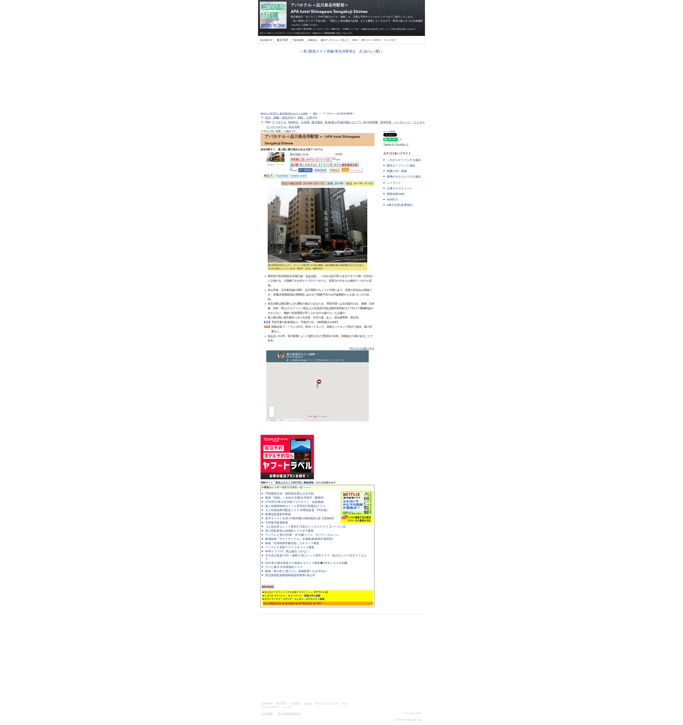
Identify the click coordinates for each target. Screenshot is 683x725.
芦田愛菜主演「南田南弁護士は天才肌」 (290, 493)
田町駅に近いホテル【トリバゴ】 (311, 159)
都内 (335, 40)
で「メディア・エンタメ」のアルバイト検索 (294, 599)
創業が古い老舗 (397, 171)
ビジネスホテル (276, 127)
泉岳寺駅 (294, 127)
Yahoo (334, 170)
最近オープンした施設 (401, 165)
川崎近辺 (312, 40)
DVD (318, 603)
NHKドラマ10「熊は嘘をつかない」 (288, 551)
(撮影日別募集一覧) (282, 487)
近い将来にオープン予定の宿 (309, 20)
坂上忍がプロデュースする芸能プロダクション (296, 592)
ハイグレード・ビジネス (409, 122)
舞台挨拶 (290, 603)
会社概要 (267, 713)
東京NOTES (371, 40)
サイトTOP (389, 39)
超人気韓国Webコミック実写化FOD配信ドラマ (295, 506)
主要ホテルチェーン (399, 188)
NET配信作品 (305, 603)
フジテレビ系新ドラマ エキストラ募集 (289, 547)
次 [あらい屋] (369, 51)
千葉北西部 (298, 40)
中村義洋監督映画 (276, 522)
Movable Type (415, 719)
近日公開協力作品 (272, 603)
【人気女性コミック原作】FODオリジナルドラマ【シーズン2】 (306, 526)
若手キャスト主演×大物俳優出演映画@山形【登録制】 (300, 518)
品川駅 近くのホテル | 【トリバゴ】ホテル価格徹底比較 (324, 164)
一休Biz (306, 170)
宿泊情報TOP (266, 39)
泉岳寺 (272, 336)
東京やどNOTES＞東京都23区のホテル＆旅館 (284, 113)
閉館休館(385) (396, 194)
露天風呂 (317, 122)
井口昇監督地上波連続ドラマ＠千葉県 (289, 531)
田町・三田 (305, 117)
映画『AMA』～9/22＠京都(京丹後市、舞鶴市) (294, 497)
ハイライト (394, 183)
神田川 (355, 40)
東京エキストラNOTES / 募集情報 (295, 482)
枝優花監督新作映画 (278, 514)
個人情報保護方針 (289, 713)
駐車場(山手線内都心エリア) (343, 122)
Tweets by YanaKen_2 (395, 144)
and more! (268, 586)
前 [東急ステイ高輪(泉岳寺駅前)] (329, 51)
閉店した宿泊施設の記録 (344, 20)
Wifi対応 (293, 122)
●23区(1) (392, 199)
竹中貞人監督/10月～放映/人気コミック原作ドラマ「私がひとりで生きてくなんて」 (316, 557)
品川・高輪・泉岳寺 (278, 117)
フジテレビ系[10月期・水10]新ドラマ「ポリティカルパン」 (303, 535)
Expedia (281, 175)
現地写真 (386, 122)
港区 (315, 113)
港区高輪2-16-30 (299, 154)
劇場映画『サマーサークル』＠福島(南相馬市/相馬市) (299, 539)
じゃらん (355, 170)
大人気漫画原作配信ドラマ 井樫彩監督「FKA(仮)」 (297, 510)
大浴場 (305, 122)
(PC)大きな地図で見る (361, 348)
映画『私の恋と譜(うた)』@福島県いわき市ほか (296, 571)
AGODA (320, 170)
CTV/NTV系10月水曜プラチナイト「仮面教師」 (295, 502)
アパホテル (279, 122)
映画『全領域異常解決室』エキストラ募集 (292, 543)
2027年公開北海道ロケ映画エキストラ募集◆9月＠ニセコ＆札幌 (306, 563)
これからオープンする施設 (404, 160)
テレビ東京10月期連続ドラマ (284, 567)
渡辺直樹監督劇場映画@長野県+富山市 (290, 575)
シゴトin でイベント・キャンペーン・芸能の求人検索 (292, 595)
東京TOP (282, 40)
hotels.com (298, 175)
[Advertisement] (341, 83)
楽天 (270, 175)
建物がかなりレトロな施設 (404, 176)
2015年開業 (371, 122)
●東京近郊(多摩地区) (400, 205)
